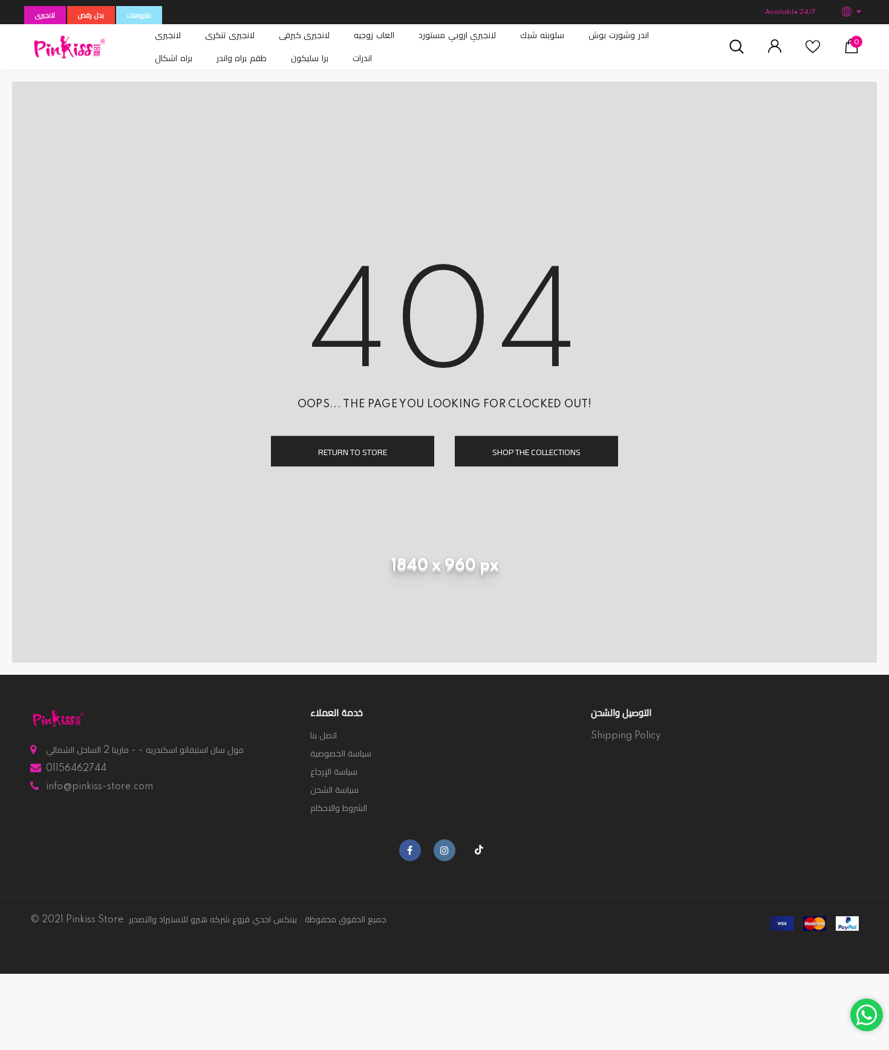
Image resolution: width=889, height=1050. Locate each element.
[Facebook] (410, 850)
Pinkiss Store (94, 920)
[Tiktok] (479, 850)
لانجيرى (45, 15)
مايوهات (139, 15)
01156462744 (76, 768)
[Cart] (851, 51)
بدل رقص (91, 15)
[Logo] (69, 47)
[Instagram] (444, 850)
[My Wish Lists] (813, 51)
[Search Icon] (736, 47)
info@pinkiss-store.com (99, 787)
